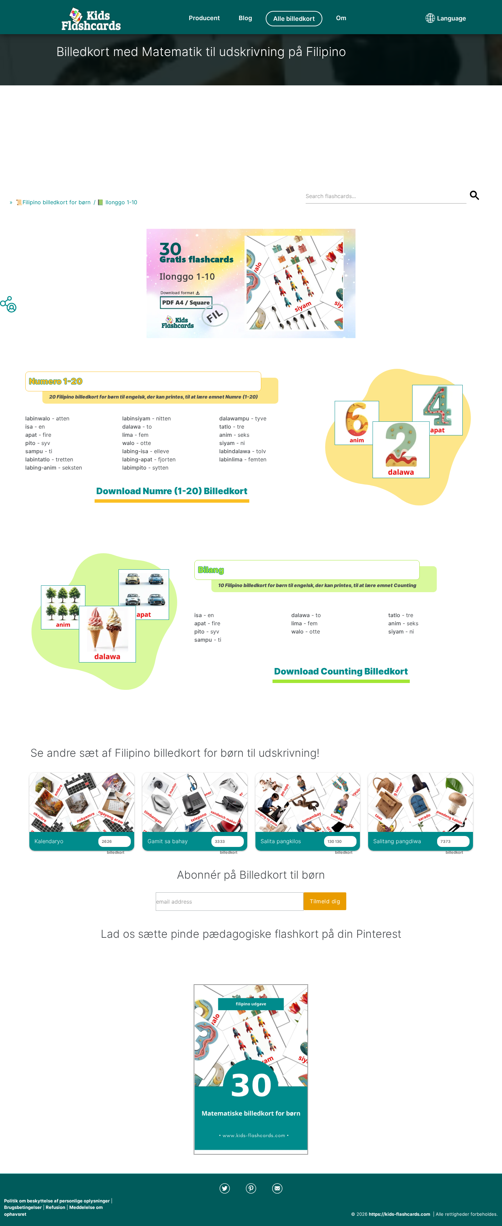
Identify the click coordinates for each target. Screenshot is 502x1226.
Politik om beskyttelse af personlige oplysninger (57, 1200)
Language (439, 18)
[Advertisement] (251, 133)
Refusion (55, 1207)
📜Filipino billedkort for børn (53, 202)
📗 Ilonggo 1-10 (117, 202)
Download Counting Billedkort (341, 671)
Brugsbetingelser (23, 1207)
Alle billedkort (294, 18)
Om (341, 18)
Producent (204, 18)
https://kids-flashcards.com (399, 1214)
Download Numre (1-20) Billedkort (172, 491)
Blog (245, 18)
